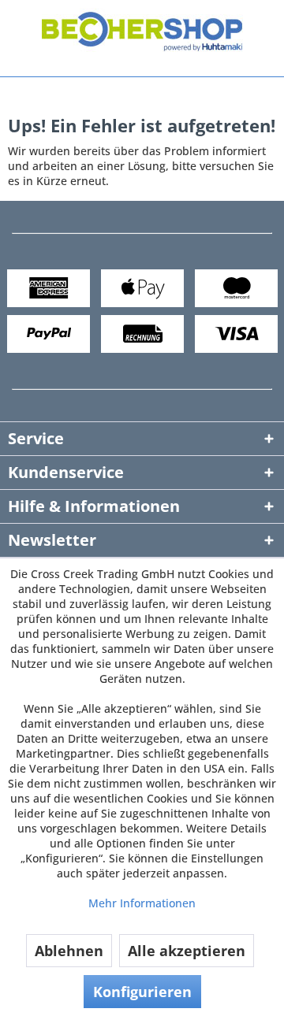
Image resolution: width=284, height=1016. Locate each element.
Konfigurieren (142, 991)
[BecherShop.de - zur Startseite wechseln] (142, 34)
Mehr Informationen (142, 902)
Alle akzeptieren (186, 950)
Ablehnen (69, 950)
